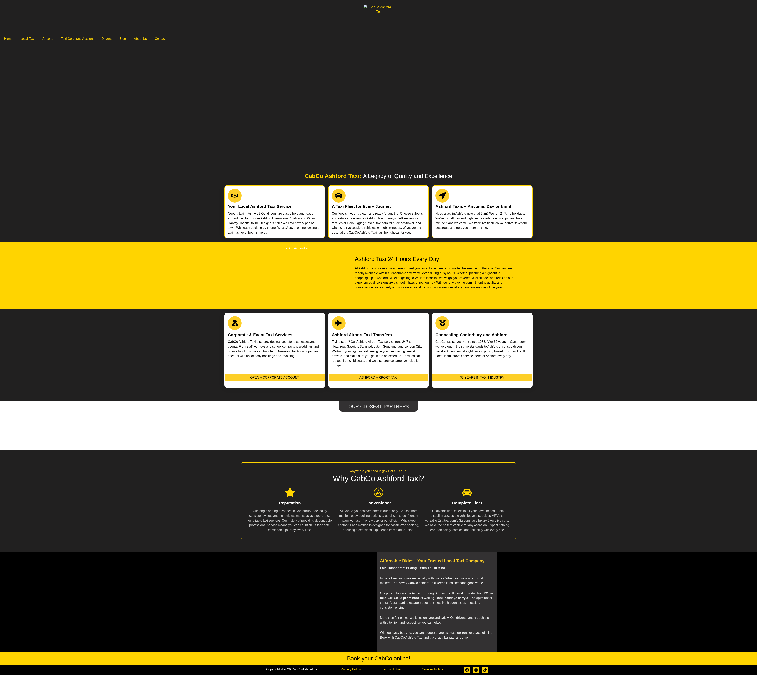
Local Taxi (27, 38)
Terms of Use (391, 669)
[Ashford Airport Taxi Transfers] (339, 323)
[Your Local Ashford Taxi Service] (235, 196)
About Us (140, 38)
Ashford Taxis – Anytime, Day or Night (473, 206)
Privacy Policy (351, 669)
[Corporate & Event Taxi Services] (235, 323)
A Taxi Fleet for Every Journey (362, 206)
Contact (160, 38)
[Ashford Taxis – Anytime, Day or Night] (442, 196)
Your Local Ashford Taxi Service (260, 206)
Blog (122, 38)
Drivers (107, 38)
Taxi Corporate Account (77, 38)
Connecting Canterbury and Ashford (471, 334)
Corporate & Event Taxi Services (260, 334)
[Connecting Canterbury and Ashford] (442, 323)
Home (8, 38)
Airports (47, 38)
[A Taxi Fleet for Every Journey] (339, 196)
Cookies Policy (432, 669)
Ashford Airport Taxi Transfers (362, 334)
